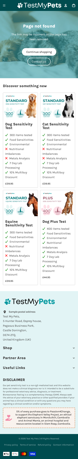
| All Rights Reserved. (49, 438)
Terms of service (28, 445)
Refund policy (44, 445)
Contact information (63, 445)
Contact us (39, 61)
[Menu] (4, 5)
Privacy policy (11, 445)
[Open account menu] (66, 5)
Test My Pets (32, 438)
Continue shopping (39, 52)
